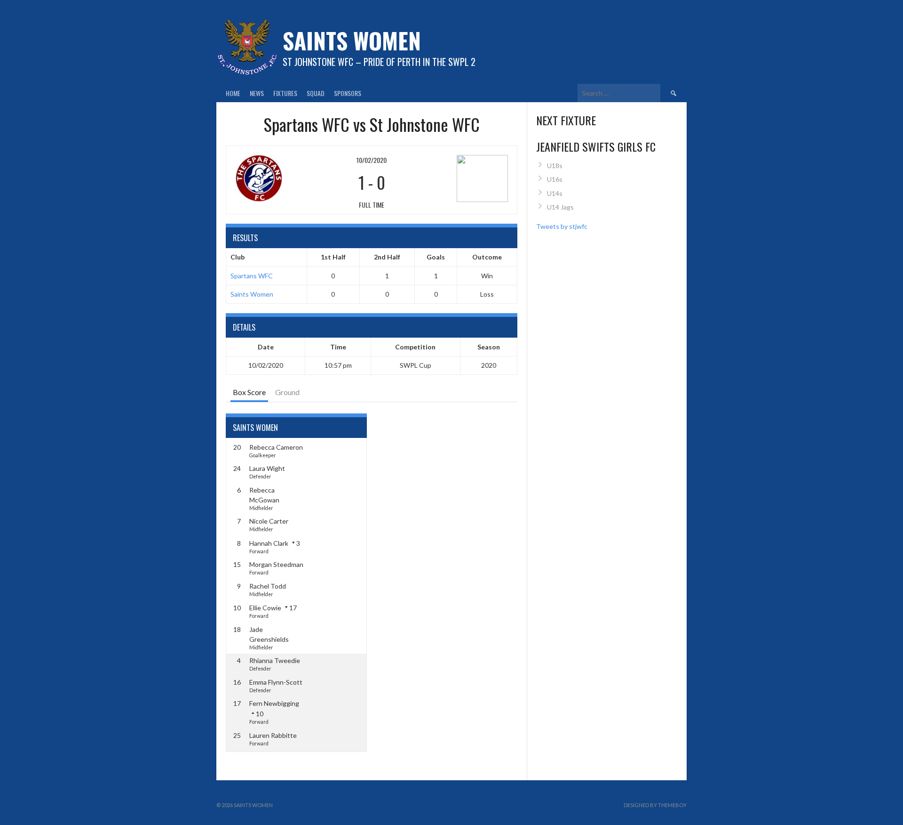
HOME (233, 93)
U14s (554, 193)
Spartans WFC (251, 276)
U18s (554, 166)
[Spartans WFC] (281, 178)
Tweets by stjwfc (561, 226)
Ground (287, 392)
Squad (316, 93)
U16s (554, 179)
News (257, 93)
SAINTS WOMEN (352, 40)
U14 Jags (560, 207)
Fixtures (285, 93)
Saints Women (251, 294)
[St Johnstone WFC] (461, 178)
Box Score (249, 392)
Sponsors (347, 93)
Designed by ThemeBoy (655, 805)
